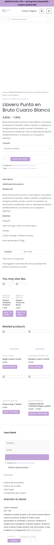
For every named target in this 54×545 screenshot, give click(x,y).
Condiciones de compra (15, 493)
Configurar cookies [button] (28, 536)
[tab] (27, 179)
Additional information (13, 184)
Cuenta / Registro (29, 11)
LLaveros (30, 92)
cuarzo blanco (13, 168)
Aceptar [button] (14, 540)
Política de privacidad (18, 467)
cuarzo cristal (25, 168)
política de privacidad (25, 463)
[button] (27, 467)
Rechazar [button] (11, 536)
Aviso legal (9, 489)
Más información (34, 530)
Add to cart (20, 159)
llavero (34, 168)
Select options (38, 413)
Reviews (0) (8, 189)
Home (5, 92)
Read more (10, 367)
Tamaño (6, 143)
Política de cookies (12, 486)
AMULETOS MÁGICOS (17, 92)
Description (8, 179)
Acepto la (21, 463)
